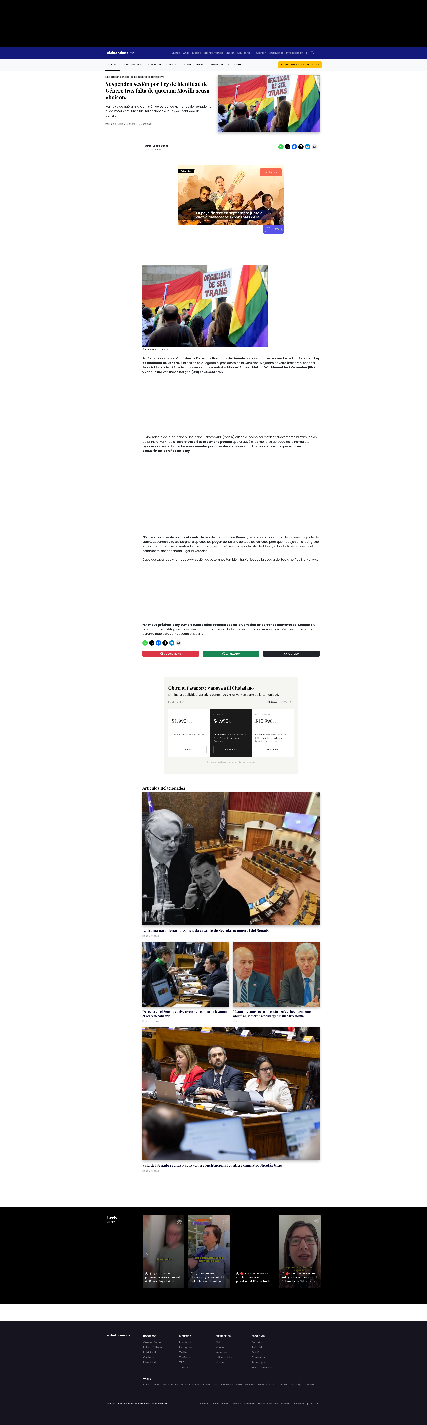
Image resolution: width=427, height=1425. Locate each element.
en (317, 1403)
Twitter (183, 1352)
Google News (172, 654)
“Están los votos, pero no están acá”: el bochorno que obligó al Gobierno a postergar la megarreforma (272, 1013)
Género (200, 64)
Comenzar (189, 749)
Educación (264, 1384)
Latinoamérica (213, 53)
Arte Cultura (235, 64)
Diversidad (145, 124)
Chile (186, 53)
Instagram (185, 1347)
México (196, 53)
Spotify (183, 1367)
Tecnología (295, 1384)
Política (112, 64)
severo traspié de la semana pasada (204, 442)
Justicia (186, 64)
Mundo (175, 53)
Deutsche (243, 53)
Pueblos (171, 64)
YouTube (293, 654)
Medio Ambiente (133, 64)
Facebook (185, 1342)
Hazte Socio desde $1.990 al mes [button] (300, 64)
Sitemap (285, 1403)
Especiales (236, 1384)
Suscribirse (231, 749)
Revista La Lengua (262, 1367)
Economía (154, 64)
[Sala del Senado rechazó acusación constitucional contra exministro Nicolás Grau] (231, 1094)
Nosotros (203, 1403)
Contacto (149, 1357)
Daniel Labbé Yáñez (156, 145)
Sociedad (217, 64)
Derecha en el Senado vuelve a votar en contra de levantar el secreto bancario (184, 1013)
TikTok (183, 1362)
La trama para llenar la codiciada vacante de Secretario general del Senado (205, 930)
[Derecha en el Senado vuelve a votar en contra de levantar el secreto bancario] (185, 975)
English (230, 53)
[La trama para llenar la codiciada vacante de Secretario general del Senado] (231, 859)
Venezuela (222, 1352)
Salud (214, 1384)
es (311, 1403)
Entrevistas (276, 53)
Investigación (294, 53)
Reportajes (258, 1362)
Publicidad (149, 1352)
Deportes (309, 1384)
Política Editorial (152, 1347)
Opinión (261, 53)
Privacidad (149, 1362)
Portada (257, 1342)
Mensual (272, 702)
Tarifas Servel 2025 (268, 1403)
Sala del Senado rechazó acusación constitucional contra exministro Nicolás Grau (212, 1165)
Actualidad (258, 1347)
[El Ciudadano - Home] (121, 53)
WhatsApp (232, 654)
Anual (286, 702)
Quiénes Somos (152, 1342)
